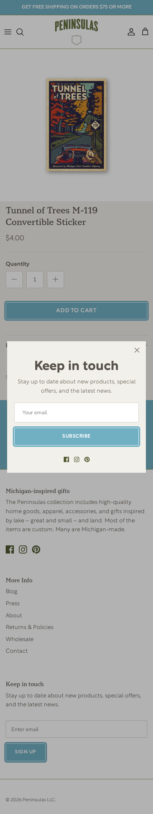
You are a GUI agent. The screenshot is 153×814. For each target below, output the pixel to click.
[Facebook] (66, 459)
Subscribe (76, 436)
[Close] (137, 350)
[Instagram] (76, 459)
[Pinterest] (87, 459)
